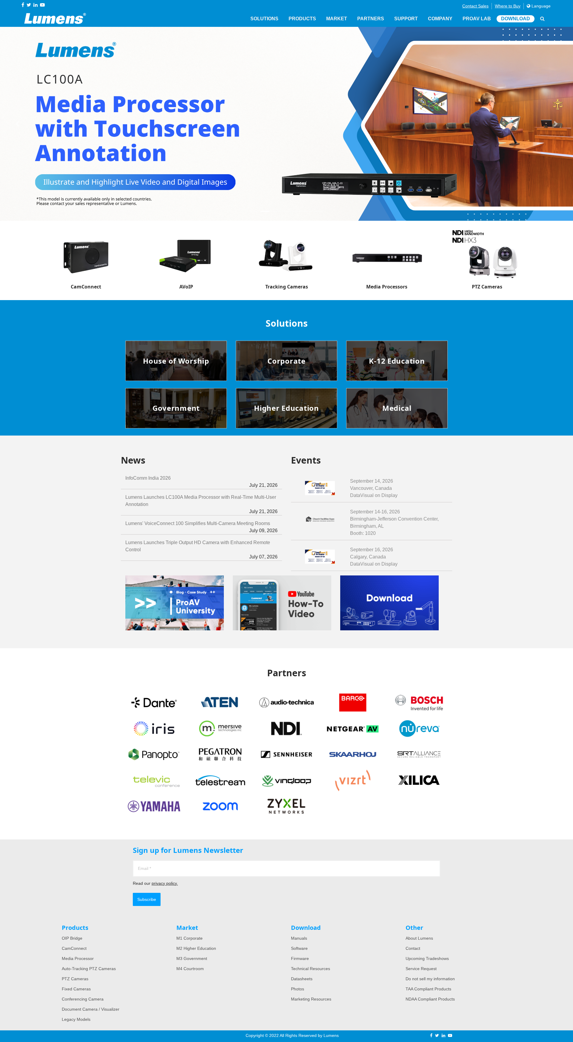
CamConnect (74, 948)
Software (299, 948)
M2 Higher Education (196, 948)
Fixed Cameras (76, 989)
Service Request (421, 968)
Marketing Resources (311, 999)
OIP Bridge (72, 938)
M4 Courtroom (190, 968)
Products (302, 18)
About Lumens (419, 938)
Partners (370, 18)
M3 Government (191, 958)
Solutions (264, 18)
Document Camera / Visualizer (90, 1009)
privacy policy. (165, 883)
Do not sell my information (430, 978)
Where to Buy (507, 6)
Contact (413, 948)
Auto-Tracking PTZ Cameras (89, 968)
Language (540, 6)
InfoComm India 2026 (201, 482)
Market (336, 18)
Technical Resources (310, 968)
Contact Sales (475, 6)
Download (515, 18)
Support (406, 18)
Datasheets (301, 978)
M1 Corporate (189, 938)
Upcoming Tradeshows (427, 958)
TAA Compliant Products (428, 989)
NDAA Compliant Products (430, 999)
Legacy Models (76, 1019)
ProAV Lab (477, 18)
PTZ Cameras (75, 978)
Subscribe (146, 899)
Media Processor (78, 958)
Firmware (300, 958)
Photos (297, 989)
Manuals (299, 938)
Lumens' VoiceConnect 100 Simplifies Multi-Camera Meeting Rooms (201, 527)
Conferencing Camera (83, 999)
